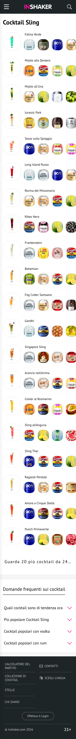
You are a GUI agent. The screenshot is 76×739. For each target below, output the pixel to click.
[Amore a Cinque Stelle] (12, 510)
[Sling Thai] (12, 458)
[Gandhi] (12, 328)
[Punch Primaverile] (12, 536)
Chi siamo (12, 702)
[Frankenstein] (12, 250)
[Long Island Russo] (12, 172)
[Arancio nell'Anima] (12, 380)
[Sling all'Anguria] (12, 432)
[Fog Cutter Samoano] (12, 302)
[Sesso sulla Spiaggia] (12, 146)
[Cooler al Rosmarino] (12, 406)
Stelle (10, 690)
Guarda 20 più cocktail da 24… (37, 562)
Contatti (51, 666)
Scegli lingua (55, 678)
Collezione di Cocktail (15, 678)
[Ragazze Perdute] (12, 484)
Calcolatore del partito (17, 666)
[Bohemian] (12, 276)
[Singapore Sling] (12, 354)
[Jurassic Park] (12, 120)
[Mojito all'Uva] (12, 94)
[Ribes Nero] (12, 224)
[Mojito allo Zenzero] (12, 68)
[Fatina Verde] (12, 42)
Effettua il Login (38, 716)
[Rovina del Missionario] (12, 198)
